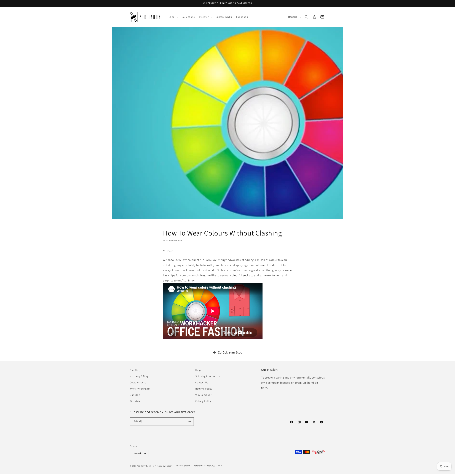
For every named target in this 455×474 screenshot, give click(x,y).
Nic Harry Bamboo (145, 466)
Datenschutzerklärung (204, 465)
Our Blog (135, 394)
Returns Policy (203, 388)
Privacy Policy (203, 401)
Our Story (135, 370)
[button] (173, 17)
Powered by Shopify (163, 466)
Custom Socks (138, 382)
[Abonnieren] (190, 421)
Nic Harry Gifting (139, 376)
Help (198, 370)
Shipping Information (207, 376)
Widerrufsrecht (183, 465)
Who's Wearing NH (140, 388)
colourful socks (240, 275)
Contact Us (201, 382)
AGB (220, 465)
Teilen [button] (170, 251)
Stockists (135, 401)
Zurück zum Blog (230, 352)
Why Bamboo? (203, 394)
